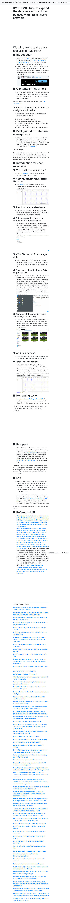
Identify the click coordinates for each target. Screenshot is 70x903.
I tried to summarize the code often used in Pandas (29, 851)
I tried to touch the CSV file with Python (26, 736)
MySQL (25, 173)
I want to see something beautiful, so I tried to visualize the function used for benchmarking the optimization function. (29, 794)
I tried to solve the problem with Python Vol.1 (27, 760)
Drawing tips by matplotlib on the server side (31, 528)
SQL (21, 173)
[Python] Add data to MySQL (32, 538)
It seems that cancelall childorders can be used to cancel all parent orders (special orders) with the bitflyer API (29, 639)
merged (32, 146)
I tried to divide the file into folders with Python (28, 864)
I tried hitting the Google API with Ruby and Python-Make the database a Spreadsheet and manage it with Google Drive (30, 884)
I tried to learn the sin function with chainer (27, 721)
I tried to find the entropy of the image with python (29, 823)
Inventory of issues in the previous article (30, 399)
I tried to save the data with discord (25, 674)
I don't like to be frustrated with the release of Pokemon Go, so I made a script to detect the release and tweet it (30, 775)
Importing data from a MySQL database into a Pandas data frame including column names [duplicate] (32, 571)
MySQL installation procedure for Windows (30, 534)
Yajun (27, 58)
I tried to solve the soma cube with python (27, 742)
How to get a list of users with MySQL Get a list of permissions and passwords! (32, 542)
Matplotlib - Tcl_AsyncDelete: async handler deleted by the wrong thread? (32, 524)
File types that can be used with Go (24, 671)
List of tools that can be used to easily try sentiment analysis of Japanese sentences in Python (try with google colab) (30, 726)
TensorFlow (31, 460)
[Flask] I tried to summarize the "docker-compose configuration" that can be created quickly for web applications (29, 661)
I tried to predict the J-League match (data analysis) (30, 739)
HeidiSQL (23, 184)
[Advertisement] (56, 206)
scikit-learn (20, 460)
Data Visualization (31, 452)
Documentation (8, 2)
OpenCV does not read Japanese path (29, 530)
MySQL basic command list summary (29, 536)
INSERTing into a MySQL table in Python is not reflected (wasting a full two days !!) (33, 546)
